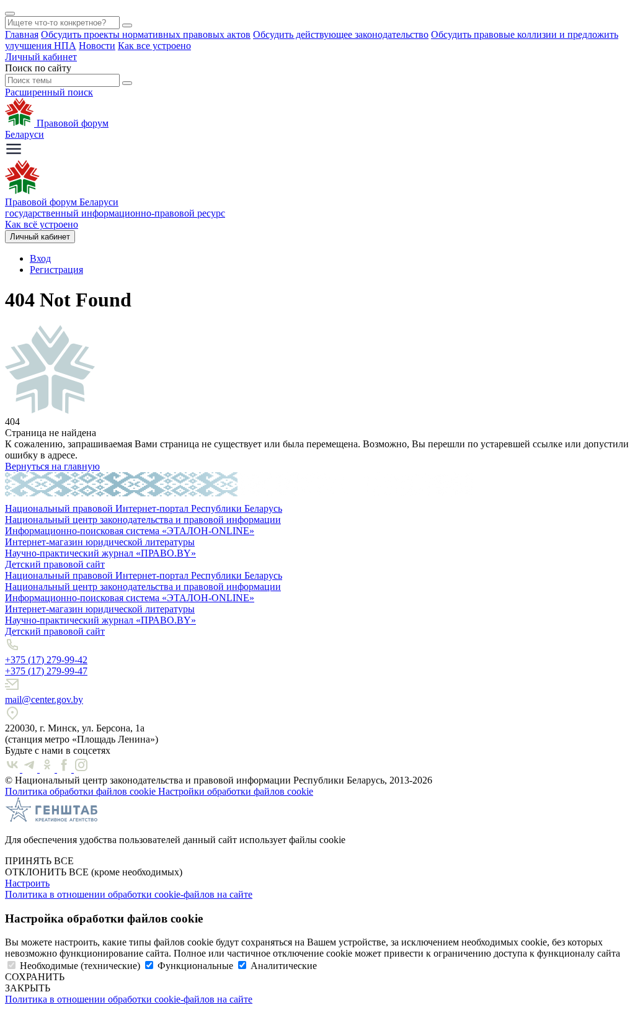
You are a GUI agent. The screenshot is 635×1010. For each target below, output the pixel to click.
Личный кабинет (41, 56)
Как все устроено (154, 45)
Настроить (27, 883)
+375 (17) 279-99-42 (46, 660)
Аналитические (284, 965)
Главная (21, 34)
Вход (40, 258)
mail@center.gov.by (44, 699)
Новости (97, 45)
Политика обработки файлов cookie (81, 791)
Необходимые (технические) (80, 965)
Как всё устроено (41, 224)
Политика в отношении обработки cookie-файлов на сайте (128, 894)
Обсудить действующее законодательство (341, 34)
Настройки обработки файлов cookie (235, 791)
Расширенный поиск (49, 92)
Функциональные (195, 965)
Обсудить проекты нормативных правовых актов (146, 34)
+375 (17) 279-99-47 (46, 671)
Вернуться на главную (52, 466)
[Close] (10, 14)
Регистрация (56, 269)
